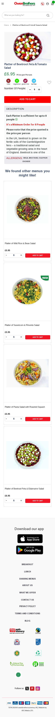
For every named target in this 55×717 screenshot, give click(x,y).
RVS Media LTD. (27, 711)
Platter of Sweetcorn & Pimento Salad (22, 325)
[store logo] (24, 3)
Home (6, 25)
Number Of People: (15, 88)
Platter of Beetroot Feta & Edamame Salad (24, 488)
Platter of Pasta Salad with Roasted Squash (25, 407)
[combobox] (27, 15)
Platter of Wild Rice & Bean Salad (20, 243)
